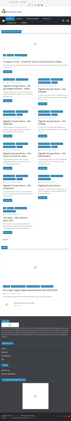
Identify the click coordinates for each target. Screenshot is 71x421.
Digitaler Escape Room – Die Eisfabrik (52, 90)
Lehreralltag (11, 23)
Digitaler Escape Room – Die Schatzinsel (17, 187)
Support (3, 348)
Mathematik (10, 55)
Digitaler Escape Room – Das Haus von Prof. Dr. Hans (17, 154)
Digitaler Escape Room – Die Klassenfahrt (52, 154)
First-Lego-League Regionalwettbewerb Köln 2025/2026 (30, 290)
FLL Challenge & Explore (47, 286)
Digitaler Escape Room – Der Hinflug (52, 122)
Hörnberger (17, 58)
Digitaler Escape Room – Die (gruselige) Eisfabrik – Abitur (17, 87)
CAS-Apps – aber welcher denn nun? (15, 219)
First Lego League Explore (33, 286)
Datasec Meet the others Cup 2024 (24, 303)
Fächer (9, 18)
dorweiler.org (5, 370)
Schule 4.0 (46, 18)
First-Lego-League (32, 18)
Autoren (23, 23)
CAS (4, 55)
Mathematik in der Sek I (56, 79)
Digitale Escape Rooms (9, 79)
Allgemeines (6, 286)
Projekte (19, 18)
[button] (12, 18)
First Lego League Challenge (18, 286)
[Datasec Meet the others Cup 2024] (7, 304)
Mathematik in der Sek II (20, 55)
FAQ (2, 359)
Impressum (4, 352)
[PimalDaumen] (3, 21)
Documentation (6, 356)
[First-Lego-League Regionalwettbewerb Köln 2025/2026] (35, 267)
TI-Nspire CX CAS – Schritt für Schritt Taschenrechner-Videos (32, 61)
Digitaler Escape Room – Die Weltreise (17, 122)
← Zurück (4, 239)
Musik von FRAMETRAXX (8, 374)
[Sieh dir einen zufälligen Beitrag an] (67, 21)
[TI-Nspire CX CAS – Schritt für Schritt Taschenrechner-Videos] (35, 43)
